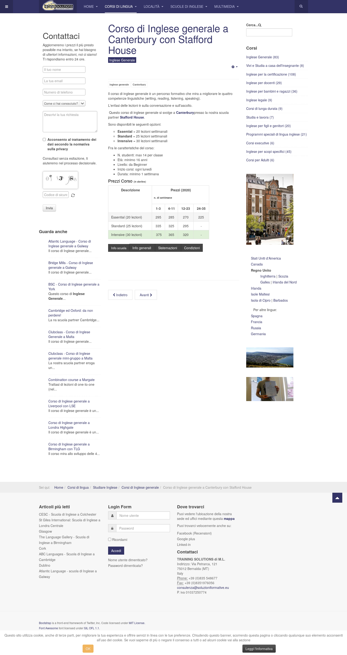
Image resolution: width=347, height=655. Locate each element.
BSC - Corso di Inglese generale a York (73, 286)
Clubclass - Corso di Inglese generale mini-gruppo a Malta (70, 355)
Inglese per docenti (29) (264, 82)
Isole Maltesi (260, 294)
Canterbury (139, 84)
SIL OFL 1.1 (91, 628)
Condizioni (192, 247)
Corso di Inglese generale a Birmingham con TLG (69, 446)
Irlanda (256, 288)
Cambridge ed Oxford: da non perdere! (70, 312)
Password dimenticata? (125, 565)
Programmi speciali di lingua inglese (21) (276, 134)
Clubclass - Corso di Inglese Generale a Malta (69, 334)
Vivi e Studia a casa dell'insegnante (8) (275, 65)
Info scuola (118, 248)
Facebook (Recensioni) (194, 533)
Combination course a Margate (71, 379)
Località (152, 6)
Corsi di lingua (119, 6)
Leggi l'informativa (259, 648)
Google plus (186, 538)
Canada (257, 264)
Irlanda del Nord (284, 282)
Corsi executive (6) (260, 143)
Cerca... (252, 24)
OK (88, 648)
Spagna (256, 315)
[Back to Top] (337, 498)
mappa (229, 518)
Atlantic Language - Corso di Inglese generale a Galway (69, 243)
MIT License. (137, 623)
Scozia (283, 276)
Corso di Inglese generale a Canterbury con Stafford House (168, 39)
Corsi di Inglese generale (140, 487)
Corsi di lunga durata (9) (264, 108)
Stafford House (132, 117)
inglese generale (119, 84)
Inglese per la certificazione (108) (271, 74)
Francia (256, 321)
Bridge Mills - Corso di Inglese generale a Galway (70, 265)
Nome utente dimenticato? (128, 559)
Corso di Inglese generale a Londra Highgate (69, 425)
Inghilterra (268, 276)
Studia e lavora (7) (260, 117)
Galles (265, 282)
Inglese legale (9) (259, 100)
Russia (256, 327)
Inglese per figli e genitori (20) (268, 125)
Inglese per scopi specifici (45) (269, 151)
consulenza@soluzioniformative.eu (203, 587)
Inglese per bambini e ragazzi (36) (271, 91)
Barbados (280, 300)
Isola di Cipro (261, 300)
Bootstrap (45, 623)
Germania (258, 333)
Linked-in (184, 544)
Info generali (142, 247)
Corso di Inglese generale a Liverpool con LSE (69, 403)
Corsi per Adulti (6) (260, 160)
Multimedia (225, 6)
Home (89, 6)
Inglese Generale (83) (262, 57)
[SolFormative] (58, 6)
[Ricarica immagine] (73, 195)
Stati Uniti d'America (266, 258)
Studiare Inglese (105, 487)
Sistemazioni (168, 247)
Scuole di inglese (187, 6)
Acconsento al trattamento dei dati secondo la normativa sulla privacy (71, 144)
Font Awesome (48, 628)
